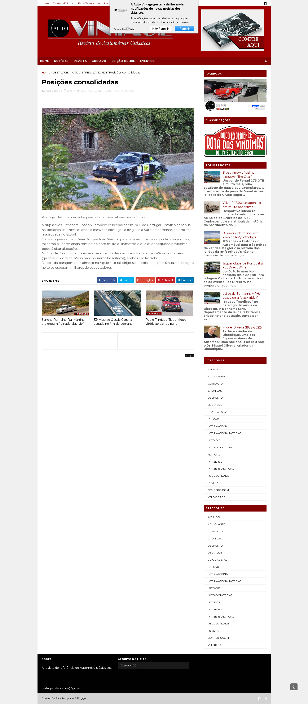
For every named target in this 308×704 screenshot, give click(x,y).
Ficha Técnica (86, 3)
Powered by (120, 28)
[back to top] (294, 686)
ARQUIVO (99, 61)
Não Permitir (160, 28)
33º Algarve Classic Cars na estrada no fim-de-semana (113, 322)
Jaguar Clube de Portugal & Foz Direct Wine (243, 266)
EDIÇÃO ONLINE (123, 61)
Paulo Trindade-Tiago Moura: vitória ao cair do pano (166, 322)
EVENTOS (147, 61)
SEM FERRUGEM (218, 490)
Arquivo (103, 3)
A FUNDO (214, 369)
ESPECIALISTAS (217, 412)
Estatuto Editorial (63, 3)
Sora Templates (65, 698)
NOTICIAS (76, 72)
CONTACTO (215, 383)
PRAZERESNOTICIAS (221, 468)
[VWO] (130, 28)
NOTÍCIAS (61, 61)
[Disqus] (118, 408)
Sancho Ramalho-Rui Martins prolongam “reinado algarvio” (63, 322)
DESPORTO (215, 397)
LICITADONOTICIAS (220, 447)
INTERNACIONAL (218, 426)
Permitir (185, 28)
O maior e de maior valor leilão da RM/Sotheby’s (241, 235)
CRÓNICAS (215, 390)
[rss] (266, 698)
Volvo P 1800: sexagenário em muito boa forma (242, 205)
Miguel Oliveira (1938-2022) (242, 327)
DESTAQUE (60, 72)
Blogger (82, 698)
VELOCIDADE (216, 497)
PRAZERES (215, 461)
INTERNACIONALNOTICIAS (224, 433)
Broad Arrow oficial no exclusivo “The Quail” (239, 175)
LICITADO (214, 440)
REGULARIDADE (96, 72)
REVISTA (80, 61)
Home (45, 3)
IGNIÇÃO (213, 419)
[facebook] (265, 3)
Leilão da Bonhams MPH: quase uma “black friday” (241, 296)
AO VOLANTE (216, 376)
